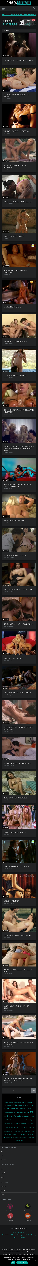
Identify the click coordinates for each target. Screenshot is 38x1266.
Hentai (25, 1116)
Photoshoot (7, 1128)
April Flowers (10, 1105)
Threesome (9, 1137)
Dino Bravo (28, 1108)
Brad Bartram (30, 1105)
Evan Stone (24, 1112)
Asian (15, 1105)
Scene (26, 1127)
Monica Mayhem (9, 1123)
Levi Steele (14, 1120)
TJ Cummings (17, 1138)
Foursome (11, 1116)
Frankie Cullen (18, 1116)
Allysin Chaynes (26, 1102)
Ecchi (15, 1112)
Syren (29, 1132)
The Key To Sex (30, 1134)
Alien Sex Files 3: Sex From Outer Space (13, 1102)
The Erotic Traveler (21, 1134)
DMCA (13, 1235)
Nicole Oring (22, 1123)
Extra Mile (4, 1186)
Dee (24, 1109)
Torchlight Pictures (26, 1138)
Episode (19, 1112)
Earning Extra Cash (23, 1235)
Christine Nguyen (10, 1108)
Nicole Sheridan (29, 1123)
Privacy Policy (22, 1263)
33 (25, 1090)
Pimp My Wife (15, 1127)
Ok (13, 1263)
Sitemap (22, 1237)
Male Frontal (21, 1120)
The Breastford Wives (11, 1134)
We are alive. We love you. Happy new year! (19, 15)
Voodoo (20, 1140)
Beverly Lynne (22, 1105)
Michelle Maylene (29, 1120)
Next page (33, 1090)
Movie (16, 1123)
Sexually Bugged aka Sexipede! (17, 1132)
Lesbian (7, 1120)
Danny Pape (19, 1108)
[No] (35, 1260)
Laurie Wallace (30, 1116)
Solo (26, 1131)
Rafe (21, 1128)
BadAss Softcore (21, 1228)
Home (14, 1232)
